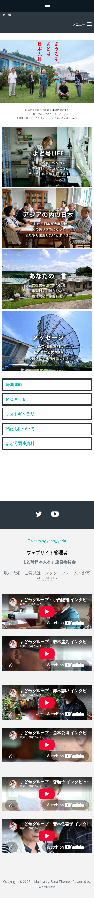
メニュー (79, 24)
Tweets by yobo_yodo (47, 540)
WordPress (47, 887)
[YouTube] (9, 14)
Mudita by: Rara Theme (52, 881)
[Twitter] (3, 14)
